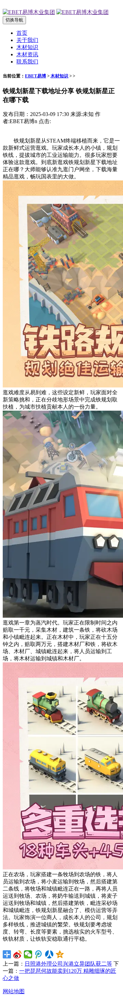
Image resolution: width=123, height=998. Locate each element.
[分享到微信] (28, 954)
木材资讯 (27, 54)
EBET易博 (35, 75)
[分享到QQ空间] (60, 954)
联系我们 (27, 61)
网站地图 (14, 991)
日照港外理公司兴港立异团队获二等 (68, 964)
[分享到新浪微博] (17, 954)
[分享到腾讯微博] (39, 954)
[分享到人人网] (49, 954)
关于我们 (27, 40)
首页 (21, 33)
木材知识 (27, 47)
